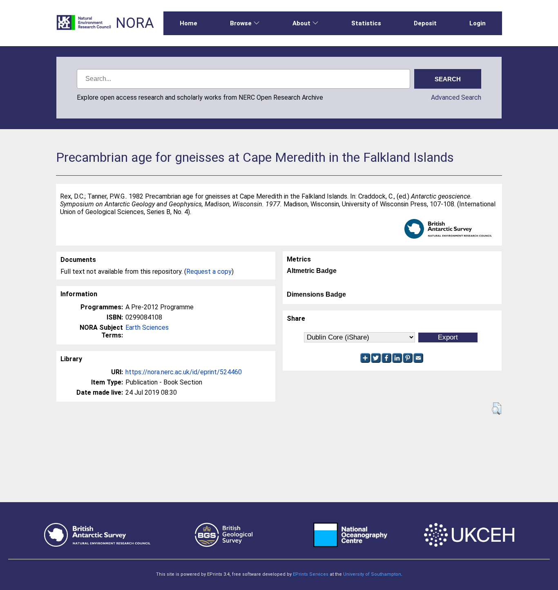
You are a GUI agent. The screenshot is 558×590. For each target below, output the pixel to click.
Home (188, 23)
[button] (496, 408)
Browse (241, 23)
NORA (135, 23)
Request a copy (209, 271)
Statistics (366, 23)
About (301, 23)
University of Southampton (372, 574)
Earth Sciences (147, 327)
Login (477, 23)
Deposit (425, 23)
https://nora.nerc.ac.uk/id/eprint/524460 (183, 372)
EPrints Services (310, 574)
